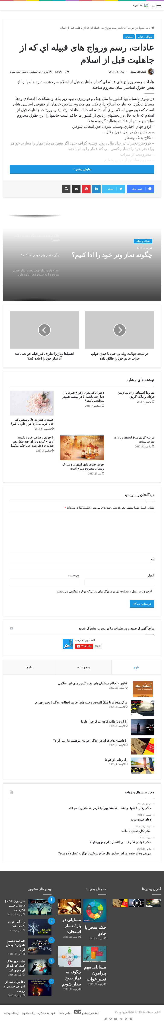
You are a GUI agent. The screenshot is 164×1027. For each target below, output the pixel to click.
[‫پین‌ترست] (86, 189)
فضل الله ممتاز (138, 71)
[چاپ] (66, 189)
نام (152, 559)
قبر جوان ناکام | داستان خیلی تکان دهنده (15, 905)
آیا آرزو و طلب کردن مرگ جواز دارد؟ (104, 721)
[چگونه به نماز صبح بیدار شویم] (69, 956)
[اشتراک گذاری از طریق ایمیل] (76, 189)
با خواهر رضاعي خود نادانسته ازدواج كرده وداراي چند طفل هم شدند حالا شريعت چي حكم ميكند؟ (32, 441)
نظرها (29, 667)
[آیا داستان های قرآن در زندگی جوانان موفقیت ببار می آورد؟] (142, 746)
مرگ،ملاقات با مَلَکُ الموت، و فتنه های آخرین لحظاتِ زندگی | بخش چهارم (81, 702)
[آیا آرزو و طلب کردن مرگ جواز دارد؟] (142, 727)
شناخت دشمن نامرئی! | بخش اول (15, 945)
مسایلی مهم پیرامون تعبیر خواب (95, 973)
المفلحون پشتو (90, 1013)
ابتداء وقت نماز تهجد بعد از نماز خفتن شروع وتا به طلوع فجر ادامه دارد (111, 259)
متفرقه (129, 36)
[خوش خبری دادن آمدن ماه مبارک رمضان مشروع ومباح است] (82, 447)
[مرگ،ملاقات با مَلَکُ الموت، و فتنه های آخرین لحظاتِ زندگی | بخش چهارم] (142, 708)
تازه (136, 667)
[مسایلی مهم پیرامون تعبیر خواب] (94, 954)
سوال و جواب (136, 27)
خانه (149, 27)
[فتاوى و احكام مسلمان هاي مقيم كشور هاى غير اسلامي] (142, 689)
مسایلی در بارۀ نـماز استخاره (71, 925)
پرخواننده (83, 667)
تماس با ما (65, 1013)
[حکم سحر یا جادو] (94, 910)
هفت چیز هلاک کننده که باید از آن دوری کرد (15, 966)
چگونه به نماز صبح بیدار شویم (71, 978)
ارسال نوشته (11, 1013)
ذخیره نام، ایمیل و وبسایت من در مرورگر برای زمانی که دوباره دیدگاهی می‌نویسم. (103, 591)
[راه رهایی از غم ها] (142, 765)
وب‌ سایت (73, 575)
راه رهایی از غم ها (116, 759)
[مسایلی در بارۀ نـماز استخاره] (69, 906)
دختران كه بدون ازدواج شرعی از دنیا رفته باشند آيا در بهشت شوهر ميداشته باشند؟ (83, 396)
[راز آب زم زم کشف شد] (39, 927)
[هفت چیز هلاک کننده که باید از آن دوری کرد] (39, 967)
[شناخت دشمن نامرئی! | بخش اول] (39, 946)
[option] (82, 258)
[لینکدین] (96, 189)
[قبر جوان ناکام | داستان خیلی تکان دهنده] (39, 907)
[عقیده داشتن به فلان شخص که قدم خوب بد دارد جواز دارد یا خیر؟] (32, 403)
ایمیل (151, 575)
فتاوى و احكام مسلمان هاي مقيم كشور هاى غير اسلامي (92, 683)
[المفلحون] (140, 5)
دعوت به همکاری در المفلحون (39, 1013)
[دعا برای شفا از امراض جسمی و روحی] (39, 988)
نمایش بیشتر (83, 169)
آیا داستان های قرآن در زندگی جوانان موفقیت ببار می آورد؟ (90, 740)
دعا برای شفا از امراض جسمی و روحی (14, 986)
